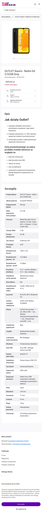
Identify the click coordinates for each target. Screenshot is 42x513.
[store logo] (9, 4)
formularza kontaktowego (21, 444)
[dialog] (21, 494)
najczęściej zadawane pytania (18, 441)
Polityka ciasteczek (8, 465)
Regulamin (5, 458)
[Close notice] (39, 478)
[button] (14, 58)
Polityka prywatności (8, 462)
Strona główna (5, 17)
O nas (3, 455)
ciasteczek (11, 489)
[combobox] (21, 10)
